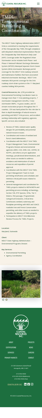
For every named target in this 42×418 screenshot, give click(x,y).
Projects (31, 342)
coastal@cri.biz (15, 384)
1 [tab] (3, 300)
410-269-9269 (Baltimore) (21, 376)
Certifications (11, 347)
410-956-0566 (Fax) (21, 379)
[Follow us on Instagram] (32, 384)
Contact (31, 357)
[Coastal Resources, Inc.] (14, 3)
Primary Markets (11, 357)
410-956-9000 (21, 374)
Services (11, 352)
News (31, 347)
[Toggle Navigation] (38, 4)
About (11, 342)
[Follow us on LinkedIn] (25, 384)
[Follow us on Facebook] (28, 384)
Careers (31, 352)
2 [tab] (6, 300)
